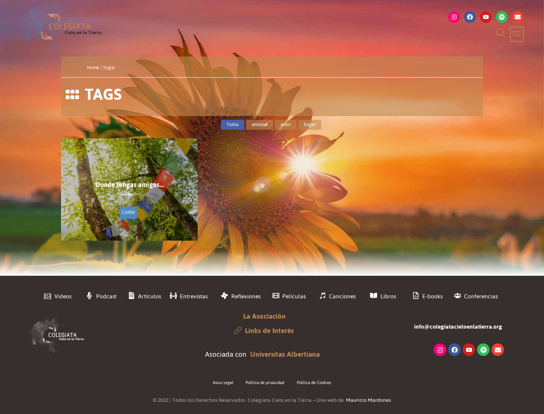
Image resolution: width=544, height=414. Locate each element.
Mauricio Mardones (368, 400)
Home (93, 67)
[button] (499, 34)
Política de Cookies (314, 383)
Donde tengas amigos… (129, 185)
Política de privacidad (265, 383)
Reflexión (129, 195)
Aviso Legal (223, 383)
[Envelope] (518, 17)
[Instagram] (454, 17)
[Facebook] (470, 17)
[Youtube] (486, 17)
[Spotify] (502, 17)
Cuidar (128, 212)
